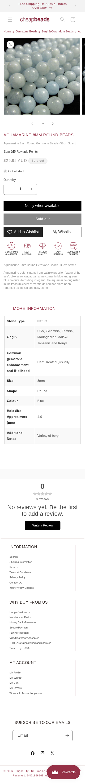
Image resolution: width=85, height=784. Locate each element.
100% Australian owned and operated (30, 642)
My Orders (15, 687)
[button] (10, 19)
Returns (13, 567)
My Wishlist (15, 677)
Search (13, 556)
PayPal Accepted (19, 632)
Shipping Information (20, 562)
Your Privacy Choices (21, 587)
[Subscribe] (67, 735)
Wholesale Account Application (26, 693)
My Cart (13, 682)
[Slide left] (32, 123)
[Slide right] (53, 123)
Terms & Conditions (20, 572)
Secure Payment (18, 627)
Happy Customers (19, 612)
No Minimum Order (20, 617)
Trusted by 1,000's (19, 648)
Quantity (10, 180)
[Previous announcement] (9, 6)
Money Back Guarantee (22, 622)
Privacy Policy (17, 577)
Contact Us (15, 582)
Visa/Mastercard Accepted (24, 638)
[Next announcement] (76, 6)
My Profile (15, 672)
